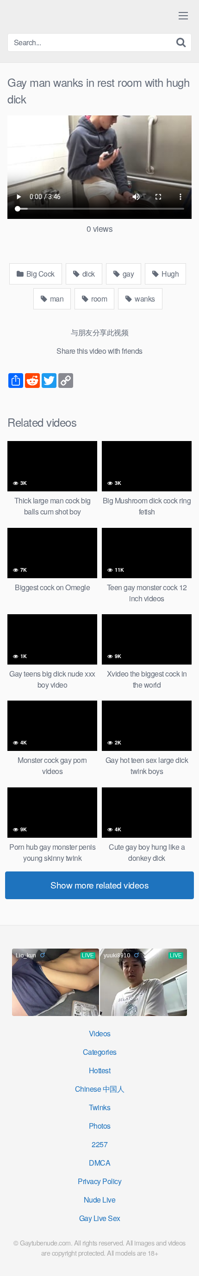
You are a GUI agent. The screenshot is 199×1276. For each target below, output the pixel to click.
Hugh (169, 273)
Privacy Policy (99, 1181)
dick (88, 273)
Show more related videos (99, 884)
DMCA (99, 1162)
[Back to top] (182, 1256)
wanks (144, 298)
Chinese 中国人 (99, 1088)
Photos (100, 1125)
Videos (100, 1033)
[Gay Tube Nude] (62, 15)
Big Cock (40, 273)
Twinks (99, 1107)
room (98, 298)
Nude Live (100, 1199)
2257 (99, 1144)
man (55, 298)
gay (127, 273)
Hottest (100, 1070)
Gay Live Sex (99, 1218)
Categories (100, 1051)
